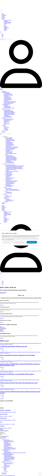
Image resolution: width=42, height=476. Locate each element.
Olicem (5, 30)
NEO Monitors (6, 27)
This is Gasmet (6, 127)
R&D (1, 326)
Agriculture (6, 105)
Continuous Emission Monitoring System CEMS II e (14, 166)
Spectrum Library (9, 193)
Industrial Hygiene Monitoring (9, 111)
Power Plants (6, 95)
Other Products (6, 120)
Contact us (3, 131)
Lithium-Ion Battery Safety (8, 110)
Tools (5, 124)
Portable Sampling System (10, 177)
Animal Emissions (9, 152)
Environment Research (5, 449)
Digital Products (6, 121)
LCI (4, 24)
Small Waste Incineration (8, 94)
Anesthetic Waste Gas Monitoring (9, 112)
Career (5, 126)
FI (2, 36)
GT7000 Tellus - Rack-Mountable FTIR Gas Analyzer (15, 165)
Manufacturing (2, 327)
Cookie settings (7, 242)
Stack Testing (6, 100)
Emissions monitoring (5, 92)
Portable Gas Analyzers (8, 119)
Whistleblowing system (10, 200)
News (3, 13)
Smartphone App (9, 192)
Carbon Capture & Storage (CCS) (9, 102)
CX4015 (7, 170)
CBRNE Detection (7, 109)
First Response (6, 115)
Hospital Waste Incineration (10, 140)
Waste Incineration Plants (8, 440)
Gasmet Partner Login (11, 475)
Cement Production (7, 97)
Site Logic (5, 475)
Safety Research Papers (8, 117)
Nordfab (5, 28)
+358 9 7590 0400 (5, 436)
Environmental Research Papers (9, 107)
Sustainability (6, 129)
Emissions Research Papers (8, 103)
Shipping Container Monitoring (9, 113)
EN (2, 33)
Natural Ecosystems (7, 106)
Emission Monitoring (5, 439)
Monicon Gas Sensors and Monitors (12, 180)
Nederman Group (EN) (8, 20)
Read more (2, 305)
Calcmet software (9, 186)
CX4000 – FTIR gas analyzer (11, 169)
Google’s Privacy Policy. (10, 239)
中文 (3, 35)
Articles (3, 14)
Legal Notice (4, 473)
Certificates (6, 130)
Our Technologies (7, 123)
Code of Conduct (9, 199)
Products (3, 118)
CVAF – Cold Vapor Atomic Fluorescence (13, 190)
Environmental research (6, 104)
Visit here (1, 322)
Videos (3, 16)
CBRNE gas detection (7, 455)
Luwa (5, 25)
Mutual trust (2, 331)
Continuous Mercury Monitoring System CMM (13, 167)
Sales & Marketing (3, 328)
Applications (4, 91)
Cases (3, 202)
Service (5, 122)
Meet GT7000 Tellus (3, 292)
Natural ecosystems (7, 451)
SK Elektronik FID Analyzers (11, 181)
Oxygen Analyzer (9, 172)
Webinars (3, 17)
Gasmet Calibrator (9, 178)
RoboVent (5, 29)
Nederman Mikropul (7, 213)
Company (3, 125)
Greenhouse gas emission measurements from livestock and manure (15, 452)
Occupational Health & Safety (7, 453)
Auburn (5, 23)
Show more (2, 398)
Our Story (5, 128)
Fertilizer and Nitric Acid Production (10, 101)
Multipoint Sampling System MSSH (12, 171)
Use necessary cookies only (19, 242)
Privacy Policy (4, 472)
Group (3, 19)
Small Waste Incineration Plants (9, 441)
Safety (3, 108)
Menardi (5, 26)
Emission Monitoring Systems (10, 164)
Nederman (5, 212)
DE (2, 34)
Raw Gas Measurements (8, 99)
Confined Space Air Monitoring (9, 114)
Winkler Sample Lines (9, 182)
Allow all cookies (31, 242)
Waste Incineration (7, 93)
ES (2, 37)
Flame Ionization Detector (10, 183)
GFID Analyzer (8, 173)
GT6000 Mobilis (9, 175)
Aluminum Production (7, 98)
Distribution (2, 329)
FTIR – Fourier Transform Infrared (11, 189)
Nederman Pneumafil (7, 22)
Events (3, 18)
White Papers (4, 15)
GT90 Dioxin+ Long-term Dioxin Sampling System (14, 168)
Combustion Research (7, 96)
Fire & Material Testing (8, 116)
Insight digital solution (9, 185)
